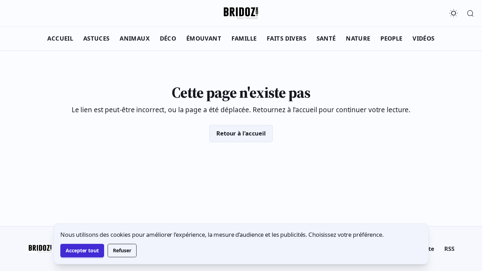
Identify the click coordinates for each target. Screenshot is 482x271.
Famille (244, 38)
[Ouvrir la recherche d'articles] (470, 13)
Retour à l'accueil (241, 133)
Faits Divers (286, 38)
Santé (326, 38)
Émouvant (203, 38)
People (391, 38)
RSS (449, 249)
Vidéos (423, 38)
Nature (358, 38)
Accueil (60, 38)
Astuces (96, 38)
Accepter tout (82, 250)
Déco (168, 38)
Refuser (122, 250)
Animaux (135, 38)
